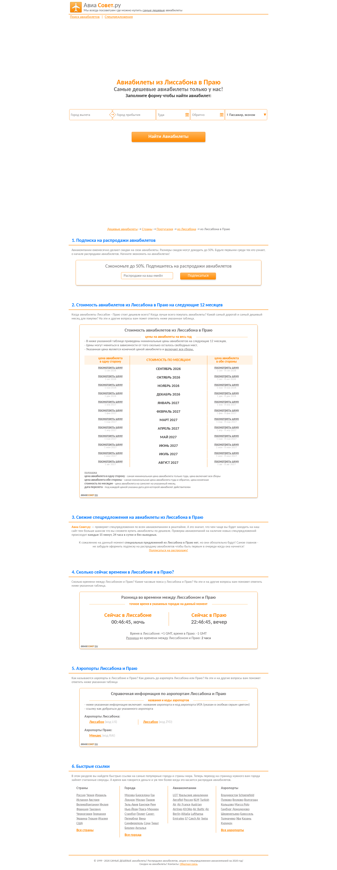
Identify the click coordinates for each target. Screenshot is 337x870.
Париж (150, 800)
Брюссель (246, 814)
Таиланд (95, 809)
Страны (147, 229)
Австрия (94, 800)
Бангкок (144, 804)
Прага (142, 809)
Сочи (147, 823)
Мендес (95, 736)
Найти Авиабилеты (168, 136)
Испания (82, 800)
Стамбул (130, 814)
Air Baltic (199, 809)
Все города (133, 835)
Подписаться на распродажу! (168, 550)
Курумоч (226, 823)
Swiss (204, 818)
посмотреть (110, 367)
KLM (196, 800)
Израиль (100, 795)
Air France (183, 804)
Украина (81, 818)
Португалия (165, 229)
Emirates (178, 818)
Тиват (155, 823)
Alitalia (185, 814)
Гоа (153, 795)
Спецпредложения (119, 17)
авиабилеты (133, 7)
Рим (153, 804)
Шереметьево (230, 814)
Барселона (143, 795)
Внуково (237, 800)
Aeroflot (178, 800)
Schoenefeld (246, 795)
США (79, 823)
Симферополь (134, 823)
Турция (93, 818)
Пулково (226, 800)
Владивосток (229, 795)
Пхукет (141, 814)
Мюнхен (153, 809)
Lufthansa (197, 814)
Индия (104, 804)
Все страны (85, 830)
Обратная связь (189, 864)
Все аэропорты (232, 830)
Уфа (238, 818)
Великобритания (87, 804)
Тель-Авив (131, 804)
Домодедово (240, 809)
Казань (246, 818)
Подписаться (198, 276)
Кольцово (227, 804)
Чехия (90, 795)
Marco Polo (242, 804)
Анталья (140, 828)
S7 (186, 818)
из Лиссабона (186, 229)
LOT (175, 795)
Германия (99, 814)
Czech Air (194, 818)
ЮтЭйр (187, 809)
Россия (81, 795)
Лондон (130, 800)
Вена (142, 818)
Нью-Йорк (131, 809)
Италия (103, 818)
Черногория (84, 814)
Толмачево (228, 818)
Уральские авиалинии (193, 795)
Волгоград (251, 800)
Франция (82, 809)
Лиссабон (96, 722)
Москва (130, 795)
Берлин (130, 828)
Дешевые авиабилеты (122, 229)
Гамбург (226, 809)
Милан (140, 800)
